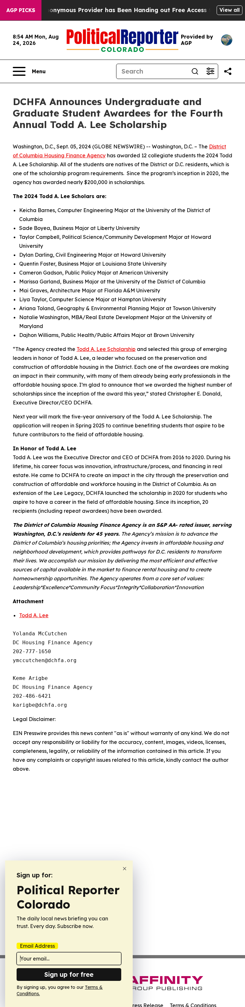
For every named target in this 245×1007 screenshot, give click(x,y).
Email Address (37, 946)
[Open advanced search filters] (210, 71)
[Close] (125, 869)
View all (229, 10)
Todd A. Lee (33, 615)
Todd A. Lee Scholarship (106, 349)
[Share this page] (227, 71)
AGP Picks (20, 10)
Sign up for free (68, 974)
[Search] (195, 71)
